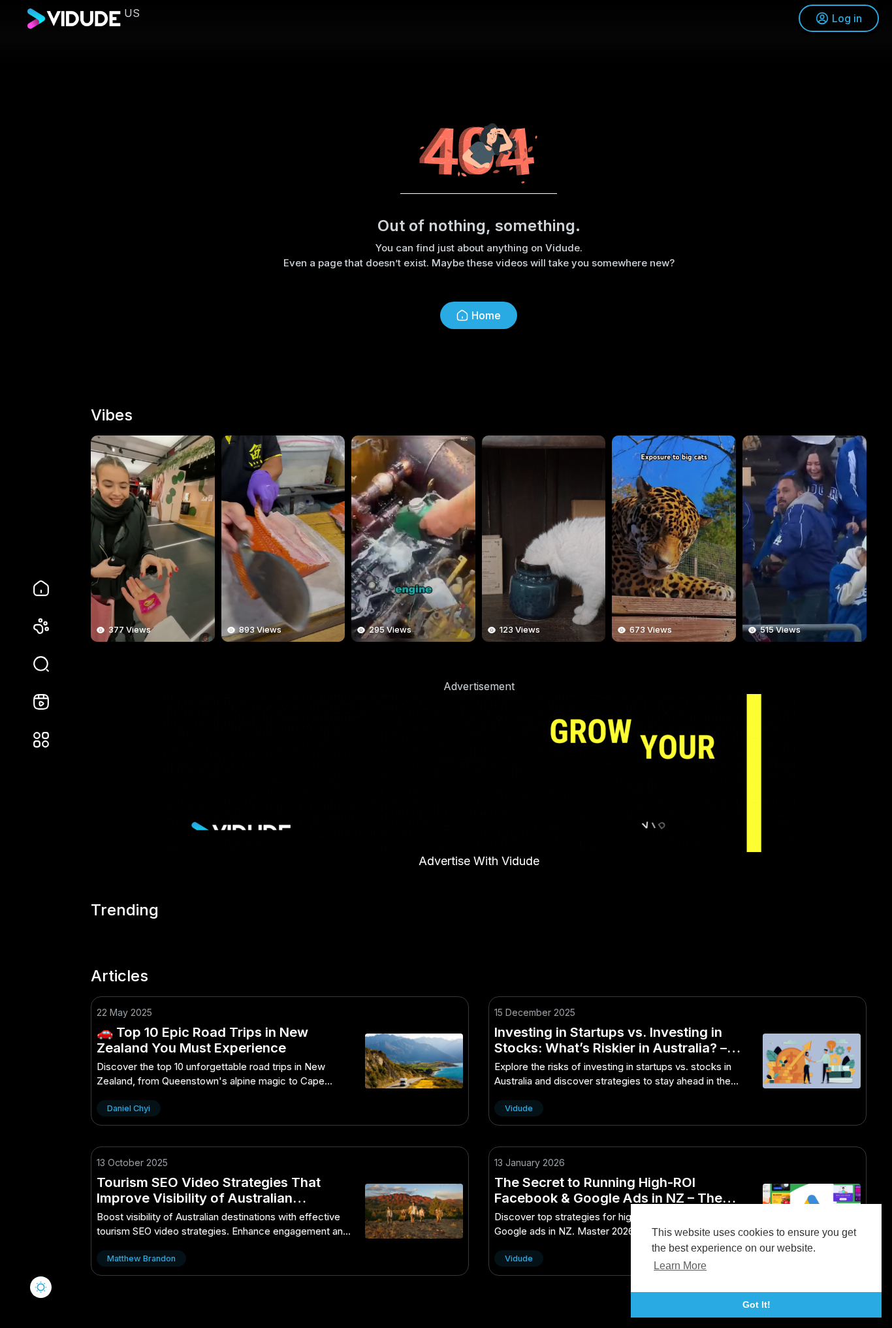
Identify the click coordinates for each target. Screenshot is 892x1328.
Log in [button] (847, 18)
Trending (125, 910)
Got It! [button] (756, 1304)
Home (486, 315)
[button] (32, 664)
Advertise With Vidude (479, 861)
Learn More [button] (680, 1265)
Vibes (112, 415)
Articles (119, 976)
